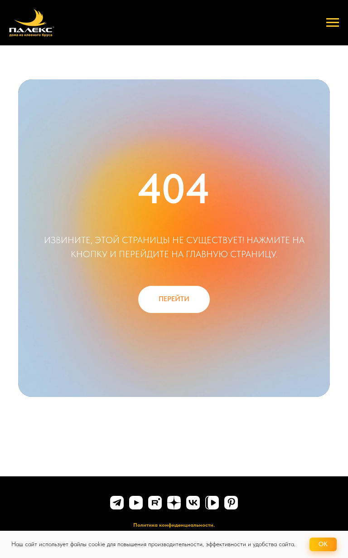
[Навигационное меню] (332, 22)
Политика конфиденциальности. (174, 525)
